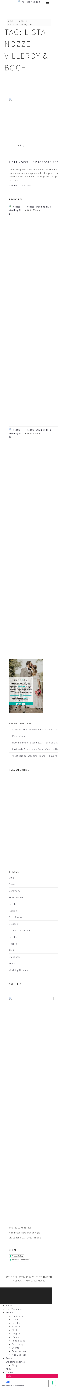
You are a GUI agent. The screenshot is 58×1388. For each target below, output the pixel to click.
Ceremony (14, 890)
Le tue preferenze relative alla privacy (28, 1382)
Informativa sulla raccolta (13, 1386)
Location (13, 937)
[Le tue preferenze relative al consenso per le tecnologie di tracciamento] (53, 1383)
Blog (21, 145)
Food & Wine (15, 917)
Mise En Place (19, 1354)
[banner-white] (26, 685)
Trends (21, 20)
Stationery (14, 956)
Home (10, 20)
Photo (12, 950)
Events (12, 904)
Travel (12, 963)
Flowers (13, 910)
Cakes (12, 884)
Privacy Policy (17, 1256)
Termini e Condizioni (20, 1260)
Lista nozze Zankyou (20, 930)
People (13, 943)
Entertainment (16, 897)
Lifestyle (13, 923)
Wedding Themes (18, 970)
